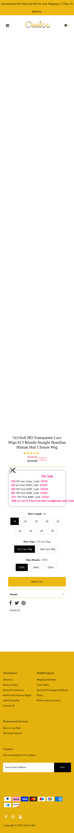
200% (36, 567)
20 (47, 521)
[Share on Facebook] (10, 604)
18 (36, 521)
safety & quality (11, 700)
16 (25, 521)
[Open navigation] (7, 25)
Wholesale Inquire (12, 733)
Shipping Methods (46, 679)
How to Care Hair (12, 728)
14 (14, 521)
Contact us (14, 610)
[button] (31, 453)
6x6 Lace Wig (47, 549)
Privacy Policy (10, 685)
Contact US (9, 705)
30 (52, 530)
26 (30, 530)
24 (20, 530)
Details (13, 594)
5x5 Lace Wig (24, 549)
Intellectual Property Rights (17, 695)
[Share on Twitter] (16, 604)
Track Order (43, 685)
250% (50, 567)
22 (58, 521)
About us (7, 679)
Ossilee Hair (29, 825)
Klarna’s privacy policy (49, 700)
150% (22, 567)
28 (41, 530)
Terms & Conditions (13, 690)
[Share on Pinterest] (23, 604)
